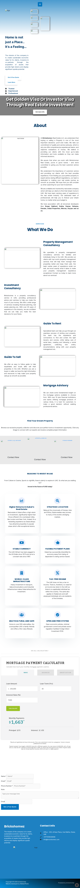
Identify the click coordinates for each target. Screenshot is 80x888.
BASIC (26, 672)
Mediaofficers (24, 884)
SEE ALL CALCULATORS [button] (39, 651)
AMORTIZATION (65, 672)
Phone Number (7, 786)
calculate (13, 708)
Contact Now (13, 457)
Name (3, 776)
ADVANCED (46, 672)
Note (2, 789)
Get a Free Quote (10, 807)
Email (3, 781)
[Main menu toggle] (40, 4)
